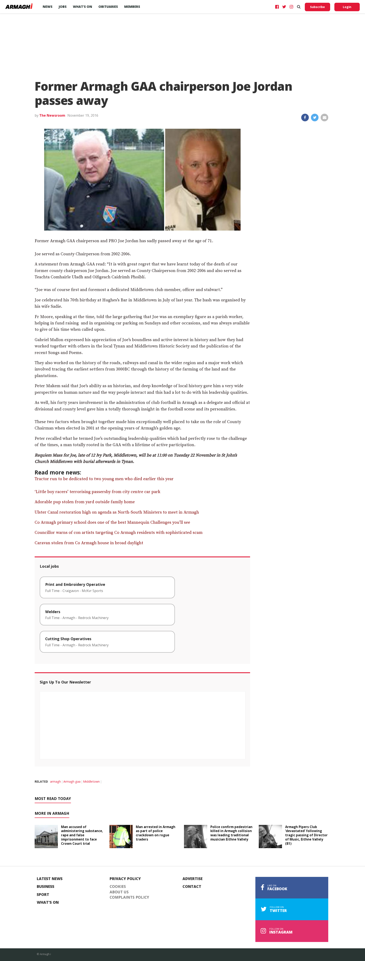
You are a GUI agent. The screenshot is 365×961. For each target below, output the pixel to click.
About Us (119, 892)
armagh (55, 781)
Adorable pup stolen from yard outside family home (85, 502)
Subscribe (317, 7)
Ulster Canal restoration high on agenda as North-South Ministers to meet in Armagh (117, 512)
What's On (48, 902)
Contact (191, 887)
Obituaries (108, 6)
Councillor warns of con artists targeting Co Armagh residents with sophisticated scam (119, 532)
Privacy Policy (125, 879)
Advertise (192, 879)
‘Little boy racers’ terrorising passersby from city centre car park (97, 492)
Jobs (63, 6)
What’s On (82, 6)
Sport (43, 895)
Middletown (91, 781)
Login (347, 7)
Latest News (50, 879)
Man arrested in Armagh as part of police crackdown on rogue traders (155, 833)
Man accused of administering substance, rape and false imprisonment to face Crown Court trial (82, 835)
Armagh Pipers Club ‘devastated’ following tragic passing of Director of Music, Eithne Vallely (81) (306, 835)
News (47, 6)
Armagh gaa (71, 781)
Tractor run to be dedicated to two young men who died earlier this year (104, 479)
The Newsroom (52, 115)
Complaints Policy (129, 897)
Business (45, 887)
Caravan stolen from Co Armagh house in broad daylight (89, 543)
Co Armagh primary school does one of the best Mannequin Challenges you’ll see (112, 522)
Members (132, 6)
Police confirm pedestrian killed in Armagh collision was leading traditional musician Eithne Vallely (231, 833)
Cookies (118, 887)
